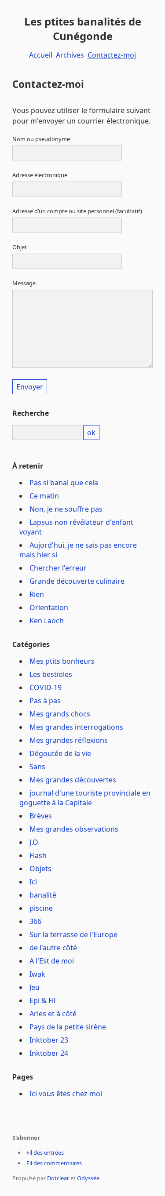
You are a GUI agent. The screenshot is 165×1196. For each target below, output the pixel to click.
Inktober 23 (48, 1040)
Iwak (37, 974)
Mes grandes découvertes (72, 780)
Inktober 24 (48, 1053)
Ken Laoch (46, 620)
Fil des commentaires (54, 1163)
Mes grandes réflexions (68, 740)
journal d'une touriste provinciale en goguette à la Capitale (84, 797)
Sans (37, 766)
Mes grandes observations (73, 829)
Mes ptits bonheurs (62, 661)
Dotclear (58, 1178)
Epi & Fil (42, 1000)
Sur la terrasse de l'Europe (73, 934)
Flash (38, 855)
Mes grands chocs (59, 714)
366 (35, 921)
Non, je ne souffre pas (66, 509)
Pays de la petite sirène (67, 1027)
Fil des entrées (45, 1152)
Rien (36, 594)
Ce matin (44, 496)
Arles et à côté (53, 1013)
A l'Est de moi (51, 961)
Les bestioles (50, 674)
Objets (40, 868)
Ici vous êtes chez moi (65, 1093)
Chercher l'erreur (58, 568)
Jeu (34, 987)
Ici (33, 882)
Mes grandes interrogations (76, 727)
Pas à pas (45, 700)
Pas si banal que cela (63, 482)
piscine (41, 908)
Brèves (40, 816)
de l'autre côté (53, 947)
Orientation (48, 607)
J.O (33, 842)
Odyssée (88, 1178)
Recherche (30, 413)
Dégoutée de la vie (60, 753)
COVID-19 (45, 687)
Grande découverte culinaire (77, 581)
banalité (42, 895)
